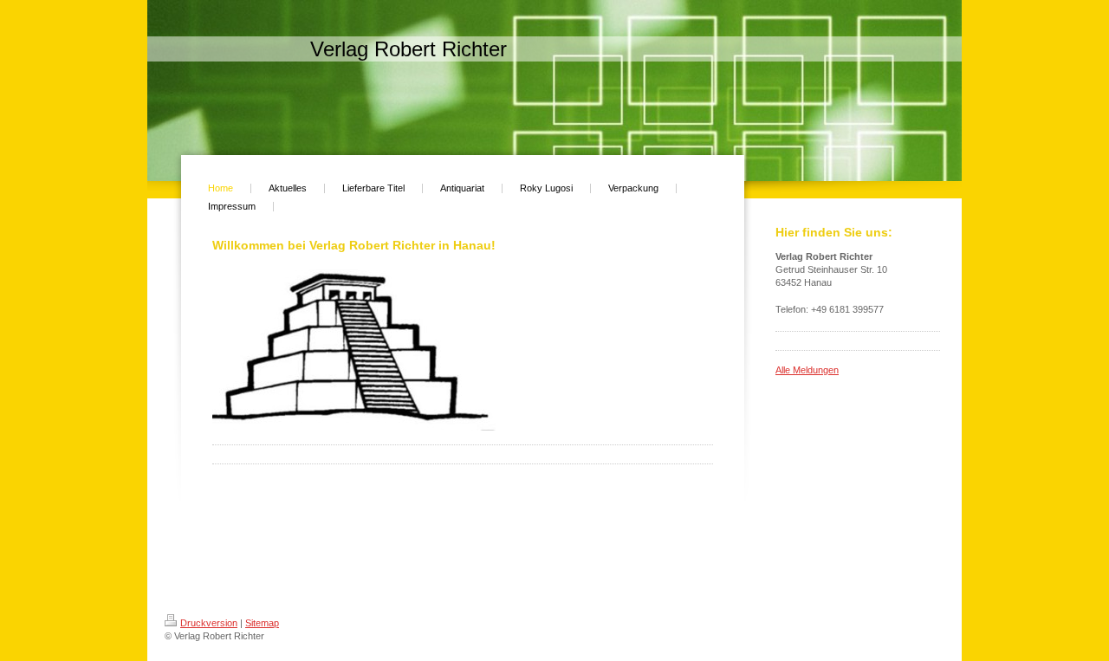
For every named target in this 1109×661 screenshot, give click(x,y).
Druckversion (208, 623)
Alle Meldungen (807, 370)
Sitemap (262, 623)
